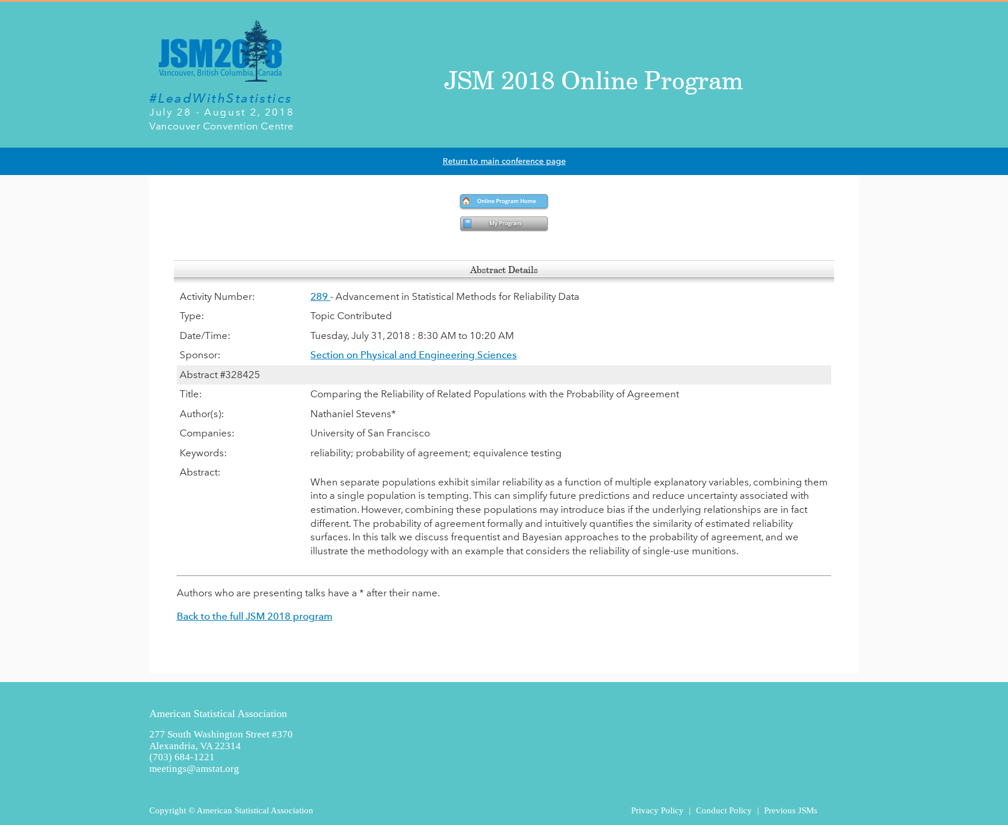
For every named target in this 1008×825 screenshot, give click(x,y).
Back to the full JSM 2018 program (254, 616)
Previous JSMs (790, 810)
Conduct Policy (724, 810)
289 (320, 296)
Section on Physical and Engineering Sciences (413, 355)
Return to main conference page (504, 161)
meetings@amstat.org (194, 768)
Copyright (167, 810)
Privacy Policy (657, 810)
